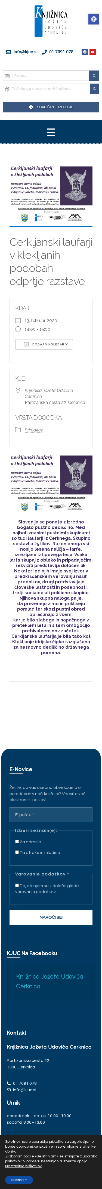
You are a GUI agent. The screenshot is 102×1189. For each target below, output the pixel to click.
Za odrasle (30, 842)
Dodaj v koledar (47, 344)
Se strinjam (19, 1180)
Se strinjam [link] (47, 1156)
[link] (93, 19)
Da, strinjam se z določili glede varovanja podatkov (47, 889)
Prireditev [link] (34, 430)
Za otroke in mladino (39, 852)
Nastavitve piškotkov (23, 1166)
